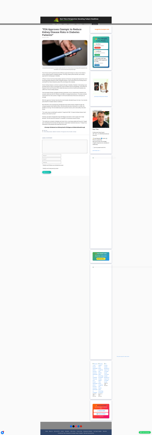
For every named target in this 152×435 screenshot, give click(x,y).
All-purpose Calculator (87, 431)
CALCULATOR (56, 431)
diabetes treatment (57, 131)
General (65, 24)
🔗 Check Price (97, 47)
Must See (95, 24)
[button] (145, 432)
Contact (62, 431)
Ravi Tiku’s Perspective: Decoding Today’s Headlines (79, 19)
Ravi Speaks (59, 24)
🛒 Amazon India (101, 410)
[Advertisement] (76, 8)
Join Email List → (97, 150)
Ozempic (74, 131)
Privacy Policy (79, 431)
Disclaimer (67, 431)
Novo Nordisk (69, 131)
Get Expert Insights (98, 431)
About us (51, 431)
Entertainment (72, 24)
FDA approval (63, 131)
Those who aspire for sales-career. (123, 356)
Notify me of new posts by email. (50, 168)
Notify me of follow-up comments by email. (53, 165)
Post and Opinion (87, 24)
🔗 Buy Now (97, 65)
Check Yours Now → (101, 258)
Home (53, 24)
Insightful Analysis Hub (101, 29)
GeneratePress (91, 433)
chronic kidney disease (48, 131)
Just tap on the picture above (101, 96)
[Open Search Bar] (99, 24)
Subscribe (105, 431)
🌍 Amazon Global (101, 413)
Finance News (79, 24)
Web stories (72, 431)
